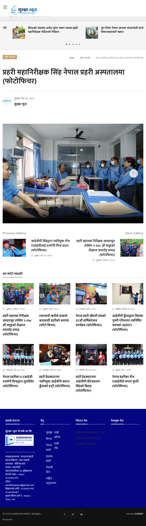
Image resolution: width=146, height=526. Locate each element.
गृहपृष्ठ (71, 58)
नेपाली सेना (47, 469)
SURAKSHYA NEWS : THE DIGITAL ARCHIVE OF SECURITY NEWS (90, 438)
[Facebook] (64, 514)
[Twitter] (73, 514)
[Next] (133, 173)
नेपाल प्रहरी (47, 447)
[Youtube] (81, 514)
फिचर (47, 439)
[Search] (141, 6)
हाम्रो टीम (56, 446)
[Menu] (5, 7)
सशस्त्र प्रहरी (47, 458)
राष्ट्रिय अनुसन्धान (47, 481)
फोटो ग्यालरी (85, 58)
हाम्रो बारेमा (56, 435)
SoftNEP (139, 514)
